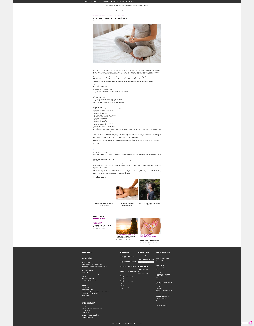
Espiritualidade (85, 272)
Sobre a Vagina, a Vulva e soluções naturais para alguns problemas (149, 241)
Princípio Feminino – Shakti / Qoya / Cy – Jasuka (92, 264)
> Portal (110, 10)
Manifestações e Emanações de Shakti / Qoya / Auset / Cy (94, 266)
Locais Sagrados (85, 283)
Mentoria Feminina (86, 295)
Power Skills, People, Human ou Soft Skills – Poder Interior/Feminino (96, 291)
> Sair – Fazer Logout (143, 273)
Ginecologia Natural (111, 15)
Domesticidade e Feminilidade (101, 211)
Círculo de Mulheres (86, 300)
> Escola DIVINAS (142, 10)
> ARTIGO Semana (131, 10)
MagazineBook (131, 323)
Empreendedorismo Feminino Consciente (91, 293)
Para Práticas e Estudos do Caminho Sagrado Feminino (101, 222)
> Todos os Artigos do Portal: (144, 255)
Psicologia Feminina (86, 287)
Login (139, 271)
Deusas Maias (156, 211)
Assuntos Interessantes (161, 305)
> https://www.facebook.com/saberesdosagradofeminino (128, 256)
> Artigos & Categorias (119, 10)
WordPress (120, 323)
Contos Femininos (86, 262)
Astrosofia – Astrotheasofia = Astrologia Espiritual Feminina (95, 274)
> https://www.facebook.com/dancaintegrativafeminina (128, 266)
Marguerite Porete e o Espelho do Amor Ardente (108, 1)
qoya (104, 21)
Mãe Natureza (121, 15)
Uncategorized (97, 223)
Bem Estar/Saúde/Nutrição (99, 15)
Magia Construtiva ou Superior (88, 278)
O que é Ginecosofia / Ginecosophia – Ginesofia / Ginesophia (103, 225)
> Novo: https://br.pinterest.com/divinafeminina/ (128, 282)
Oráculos (84, 276)
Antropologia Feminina (121, 234)
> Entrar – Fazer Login (143, 269)
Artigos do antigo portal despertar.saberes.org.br (92, 308)
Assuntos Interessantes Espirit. (88, 302)
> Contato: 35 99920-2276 (87, 317)
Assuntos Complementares (88, 303)
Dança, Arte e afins (86, 297)
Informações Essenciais (87, 305)
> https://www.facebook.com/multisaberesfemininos (128, 261)
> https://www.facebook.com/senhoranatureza (128, 277)
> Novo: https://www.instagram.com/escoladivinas (128, 287)
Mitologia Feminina (86, 260)
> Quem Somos (85, 319)
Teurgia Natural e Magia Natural (89, 280)
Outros (157, 300)
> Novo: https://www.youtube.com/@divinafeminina (128, 272)
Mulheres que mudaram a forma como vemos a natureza (125, 236)
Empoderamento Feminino (87, 289)
